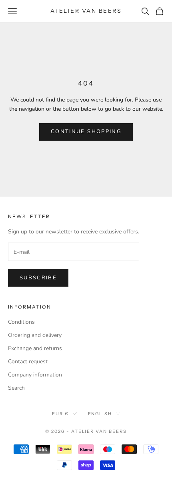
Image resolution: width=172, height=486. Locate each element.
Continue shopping (86, 131)
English (100, 413)
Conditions (21, 322)
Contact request (28, 361)
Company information (35, 374)
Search (16, 388)
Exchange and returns (35, 348)
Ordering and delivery (35, 335)
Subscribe (38, 277)
